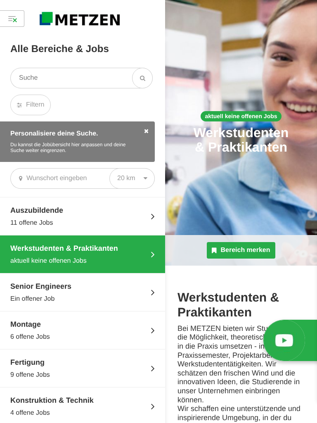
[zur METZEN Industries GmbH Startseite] (79, 18)
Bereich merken (245, 250)
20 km (126, 178)
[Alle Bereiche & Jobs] (12, 18)
